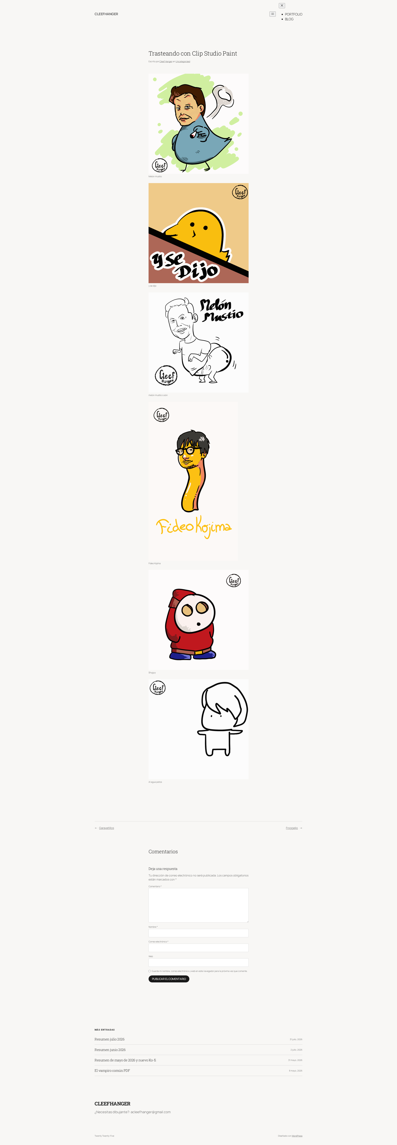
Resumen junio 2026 (110, 1050)
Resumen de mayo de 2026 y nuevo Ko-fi (125, 1060)
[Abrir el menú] (273, 14)
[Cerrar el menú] (282, 5)
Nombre (153, 926)
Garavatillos (106, 828)
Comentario (155, 886)
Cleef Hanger (165, 61)
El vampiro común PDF (112, 1071)
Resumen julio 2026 (109, 1039)
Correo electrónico (158, 941)
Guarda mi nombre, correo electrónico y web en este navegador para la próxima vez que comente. (199, 971)
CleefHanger (106, 14)
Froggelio (292, 828)
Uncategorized (183, 61)
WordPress (297, 1135)
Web (151, 956)
